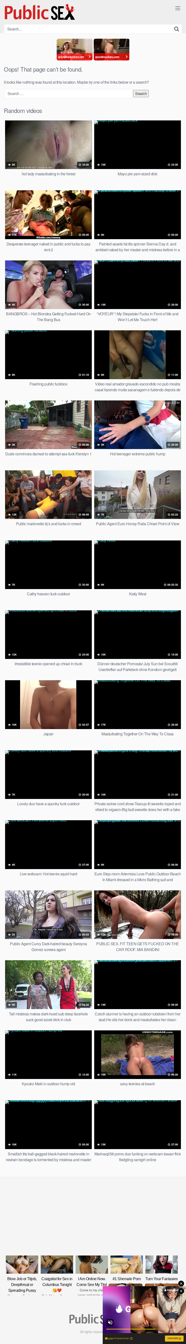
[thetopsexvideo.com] (40, 12)
